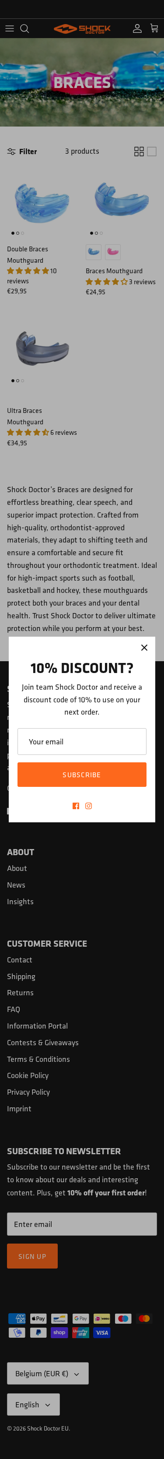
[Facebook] (76, 806)
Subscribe (82, 774)
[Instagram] (88, 806)
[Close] (144, 647)
